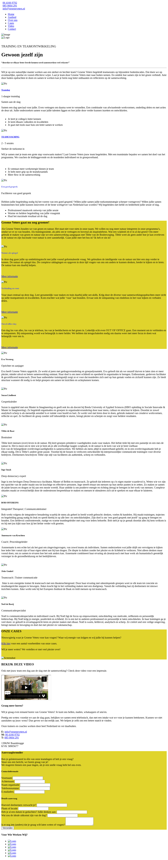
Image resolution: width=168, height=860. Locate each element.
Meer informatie (9, 276)
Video (11, 26)
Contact (12, 29)
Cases (11, 23)
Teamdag (5, 90)
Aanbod (12, 17)
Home (11, 14)
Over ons (12, 20)
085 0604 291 (10, 5)
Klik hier (5, 643)
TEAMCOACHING (10, 137)
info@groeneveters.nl (14, 8)
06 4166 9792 (10, 2)
